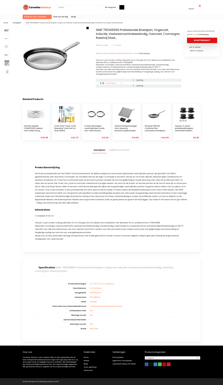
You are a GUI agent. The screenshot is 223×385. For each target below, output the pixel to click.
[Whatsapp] (160, 364)
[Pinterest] (169, 364)
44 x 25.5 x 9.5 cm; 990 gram (102, 284)
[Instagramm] (155, 364)
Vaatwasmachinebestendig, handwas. (106, 306)
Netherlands (111, 83)
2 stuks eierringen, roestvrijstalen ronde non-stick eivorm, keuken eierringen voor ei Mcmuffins (95, 130)
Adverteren (88, 370)
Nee (91, 310)
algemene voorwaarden (122, 360)
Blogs (73, 16)
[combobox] (172, 358)
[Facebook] (146, 364)
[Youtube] (164, 364)
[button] (87, 28)
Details (135, 53)
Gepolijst (93, 301)
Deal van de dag (60, 16)
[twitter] (151, 364)
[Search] (121, 7)
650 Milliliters (95, 297)
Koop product (202, 40)
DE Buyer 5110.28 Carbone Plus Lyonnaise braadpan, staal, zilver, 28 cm (155, 129)
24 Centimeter (96, 288)
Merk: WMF (94, 328)
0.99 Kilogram (95, 293)
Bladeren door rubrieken (35, 16)
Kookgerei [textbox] (172, 358)
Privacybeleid (118, 357)
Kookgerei (17, 23)
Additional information (119, 150)
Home (5, 23)
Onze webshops (90, 367)
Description (99, 150)
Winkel (86, 360)
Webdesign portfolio (46, 382)
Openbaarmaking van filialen (124, 364)
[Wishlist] (191, 6)
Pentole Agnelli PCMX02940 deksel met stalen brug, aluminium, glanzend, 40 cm (34, 130)
